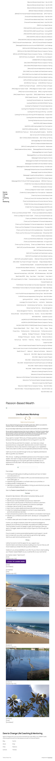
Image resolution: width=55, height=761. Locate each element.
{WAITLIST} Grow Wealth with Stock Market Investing (38, 256)
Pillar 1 (28, 328)
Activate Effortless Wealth (27, 264)
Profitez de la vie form (46, 331)
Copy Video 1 (33, 276)
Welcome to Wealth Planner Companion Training (30, 386)
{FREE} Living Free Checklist (45, 91)
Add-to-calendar (42, 270)
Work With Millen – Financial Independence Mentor (27, 389)
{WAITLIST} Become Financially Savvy (42, 250)
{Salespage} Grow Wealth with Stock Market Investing (38, 163)
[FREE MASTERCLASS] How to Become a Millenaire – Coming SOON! (35, 39)
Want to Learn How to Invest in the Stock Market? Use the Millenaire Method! (32, 348)
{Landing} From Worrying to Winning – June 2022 (40, 112)
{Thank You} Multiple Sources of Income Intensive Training (37, 201)
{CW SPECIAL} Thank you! (30, 83)
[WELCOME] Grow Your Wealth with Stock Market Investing (37, 74)
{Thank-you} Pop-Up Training (22, 244)
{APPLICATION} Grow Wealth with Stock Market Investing (37, 80)
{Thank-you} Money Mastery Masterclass (41, 236)
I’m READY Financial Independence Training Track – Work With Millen (35, 296)
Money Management (47, 308)
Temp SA (38, 337)
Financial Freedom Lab (46, 282)
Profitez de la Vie (25, 331)
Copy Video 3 (49, 276)
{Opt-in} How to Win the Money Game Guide (41, 135)
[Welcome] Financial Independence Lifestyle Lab (40, 68)
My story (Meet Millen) (46, 314)
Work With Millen (48, 386)
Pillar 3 (37, 328)
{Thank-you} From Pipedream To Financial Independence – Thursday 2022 (33, 227)
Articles (50, 270)
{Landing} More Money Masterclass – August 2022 (39, 117)
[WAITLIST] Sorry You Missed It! (27, 57)
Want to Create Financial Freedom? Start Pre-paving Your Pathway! (35, 345)
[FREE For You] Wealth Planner (44, 25)
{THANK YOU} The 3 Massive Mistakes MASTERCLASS (38, 207)
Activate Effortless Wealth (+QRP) (43, 264)
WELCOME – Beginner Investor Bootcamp (41, 354)
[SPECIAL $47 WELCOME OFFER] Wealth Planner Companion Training (35, 51)
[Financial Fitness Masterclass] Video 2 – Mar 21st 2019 (38, 19)
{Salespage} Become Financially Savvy (42, 149)
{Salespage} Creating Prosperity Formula (42, 158)
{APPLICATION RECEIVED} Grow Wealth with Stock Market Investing (35, 77)
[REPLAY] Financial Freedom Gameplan (42, 42)
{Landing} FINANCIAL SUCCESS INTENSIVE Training (39, 103)
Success (33, 337)
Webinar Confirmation (39, 351)
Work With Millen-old (47, 389)
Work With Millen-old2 (46, 391)
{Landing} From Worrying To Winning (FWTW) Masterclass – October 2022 (33, 114)
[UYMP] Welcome (47, 54)
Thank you (37, 339)
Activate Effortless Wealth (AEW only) (25, 267)
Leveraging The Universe (46, 299)
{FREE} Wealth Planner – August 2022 (23, 94)
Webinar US (27, 354)
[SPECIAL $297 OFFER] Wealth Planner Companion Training (37, 48)
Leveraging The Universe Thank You (29, 302)
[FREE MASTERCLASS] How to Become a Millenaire (39, 36)
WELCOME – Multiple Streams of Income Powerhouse (38, 360)
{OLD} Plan (49, 132)
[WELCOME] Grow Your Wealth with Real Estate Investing (37, 71)
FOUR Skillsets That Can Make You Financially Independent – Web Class (34, 285)
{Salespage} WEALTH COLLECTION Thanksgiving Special (26, 181)
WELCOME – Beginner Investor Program (42, 357)
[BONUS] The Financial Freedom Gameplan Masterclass (29, 13)
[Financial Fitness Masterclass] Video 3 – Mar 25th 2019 (38, 22)
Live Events (42, 302)
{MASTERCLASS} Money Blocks (30, 129)
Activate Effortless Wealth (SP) (44, 267)
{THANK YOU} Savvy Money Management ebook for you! (38, 204)
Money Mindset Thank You (27, 314)
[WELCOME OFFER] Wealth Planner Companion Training (38, 62)
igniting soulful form (28, 299)
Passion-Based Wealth (19, 328)
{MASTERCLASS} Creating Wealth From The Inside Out (38, 126)
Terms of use (17, 339)
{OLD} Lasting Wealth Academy (38, 132)
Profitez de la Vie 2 (35, 331)
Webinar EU (49, 351)
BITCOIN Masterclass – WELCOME (43, 273)
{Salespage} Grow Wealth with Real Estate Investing (39, 161)
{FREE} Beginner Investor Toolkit (20, 88)
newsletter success (47, 316)
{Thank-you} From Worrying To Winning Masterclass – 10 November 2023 (34, 233)
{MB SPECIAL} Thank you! (45, 129)
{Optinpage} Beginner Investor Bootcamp (41, 140)
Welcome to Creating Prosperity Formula (42, 371)
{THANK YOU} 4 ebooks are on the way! (42, 187)
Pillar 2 (32, 328)
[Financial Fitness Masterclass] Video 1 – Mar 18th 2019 (38, 16)
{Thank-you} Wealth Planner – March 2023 (41, 244)
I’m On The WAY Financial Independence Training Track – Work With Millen (34, 293)
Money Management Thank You (25, 311)
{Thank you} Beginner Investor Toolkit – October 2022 (38, 189)
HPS (51, 290)
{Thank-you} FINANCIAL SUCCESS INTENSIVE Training (38, 218)
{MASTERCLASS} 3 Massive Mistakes (43, 123)
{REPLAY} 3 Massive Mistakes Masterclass (41, 143)
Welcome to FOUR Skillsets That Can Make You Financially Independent (34, 377)
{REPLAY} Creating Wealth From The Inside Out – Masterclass (36, 146)
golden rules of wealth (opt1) (41, 290)
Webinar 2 (30, 351)
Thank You (31, 339)
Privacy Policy (16, 331)
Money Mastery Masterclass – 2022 (43, 311)
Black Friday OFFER (20, 276)
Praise (46, 328)
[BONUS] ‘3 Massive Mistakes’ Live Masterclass (40, 11)
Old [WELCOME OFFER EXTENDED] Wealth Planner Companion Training (34, 325)
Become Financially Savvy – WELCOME (24, 273)
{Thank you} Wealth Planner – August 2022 (41, 210)
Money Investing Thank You (33, 308)
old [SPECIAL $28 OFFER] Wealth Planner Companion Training (36, 322)
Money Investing (48, 305)
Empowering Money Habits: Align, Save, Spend (40, 279)
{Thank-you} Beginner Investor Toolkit (23, 215)
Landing (36, 299)
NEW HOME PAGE (36, 316)
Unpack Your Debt (47, 342)
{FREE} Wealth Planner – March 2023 (43, 94)
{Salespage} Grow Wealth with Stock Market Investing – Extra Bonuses (34, 166)
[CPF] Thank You (48, 13)
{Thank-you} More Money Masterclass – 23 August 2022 (38, 238)
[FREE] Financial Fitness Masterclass (22, 42)
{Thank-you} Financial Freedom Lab (43, 215)
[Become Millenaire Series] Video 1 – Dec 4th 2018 (39, 2)
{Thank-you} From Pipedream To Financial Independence (38, 221)
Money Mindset (15, 314)
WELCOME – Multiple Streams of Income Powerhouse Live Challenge (34, 363)
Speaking (24, 334)
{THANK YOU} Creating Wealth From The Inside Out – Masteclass (36, 192)
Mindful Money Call (21, 305)
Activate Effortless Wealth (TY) (29, 270)
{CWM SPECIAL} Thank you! (45, 83)
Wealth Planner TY (21, 351)
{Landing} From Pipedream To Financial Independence (38, 106)
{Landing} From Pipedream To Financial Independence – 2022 (36, 109)
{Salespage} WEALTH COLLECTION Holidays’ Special (39, 178)
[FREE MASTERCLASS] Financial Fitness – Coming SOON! (38, 28)
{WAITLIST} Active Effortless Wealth (26, 247)
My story (37, 314)
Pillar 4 (41, 328)
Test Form (24, 339)
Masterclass (49, 302)
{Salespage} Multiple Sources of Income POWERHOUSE (38, 169)
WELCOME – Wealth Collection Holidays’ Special (40, 365)
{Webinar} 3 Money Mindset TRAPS (43, 259)
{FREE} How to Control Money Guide (27, 91)
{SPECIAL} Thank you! (46, 181)
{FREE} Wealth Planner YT (45, 97)
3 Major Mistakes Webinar (45, 262)
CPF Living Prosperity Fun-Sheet (19, 279)
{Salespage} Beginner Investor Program (42, 152)
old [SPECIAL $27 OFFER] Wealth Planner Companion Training (36, 319)
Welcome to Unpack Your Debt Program (42, 383)
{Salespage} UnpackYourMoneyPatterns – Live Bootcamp (37, 175)
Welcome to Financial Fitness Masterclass (41, 374)
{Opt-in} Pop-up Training (46, 138)
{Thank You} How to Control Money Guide (41, 195)
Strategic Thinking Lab (34, 334)
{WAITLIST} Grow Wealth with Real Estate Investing (39, 253)
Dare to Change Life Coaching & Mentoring (6, 196)
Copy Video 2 (41, 276)
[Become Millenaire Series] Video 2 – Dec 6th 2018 (39, 5)
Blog (27, 276)
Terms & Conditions (47, 337)
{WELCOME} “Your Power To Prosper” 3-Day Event (25, 262)
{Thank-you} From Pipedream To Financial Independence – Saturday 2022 (33, 224)
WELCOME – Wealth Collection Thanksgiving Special (39, 368)
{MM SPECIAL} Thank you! (22, 132)
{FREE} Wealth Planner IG (31, 97)
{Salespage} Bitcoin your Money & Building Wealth (39, 155)
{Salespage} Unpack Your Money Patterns (41, 172)
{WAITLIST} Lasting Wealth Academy (24, 259)
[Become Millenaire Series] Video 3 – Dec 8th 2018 (39, 8)
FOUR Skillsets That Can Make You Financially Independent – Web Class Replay (32, 288)
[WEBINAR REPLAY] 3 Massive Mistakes (42, 60)
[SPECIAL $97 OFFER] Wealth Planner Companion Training (27, 54)
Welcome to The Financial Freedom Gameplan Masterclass (37, 380)
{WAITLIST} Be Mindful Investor (44, 247)
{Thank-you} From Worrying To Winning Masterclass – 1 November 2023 (34, 230)
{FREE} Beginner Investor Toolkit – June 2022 (40, 88)
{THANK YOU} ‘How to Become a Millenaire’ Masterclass (38, 184)
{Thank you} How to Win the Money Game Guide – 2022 (38, 198)
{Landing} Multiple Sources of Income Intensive (40, 120)
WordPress (50, 757)
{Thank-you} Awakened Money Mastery (42, 213)
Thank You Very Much (47, 339)
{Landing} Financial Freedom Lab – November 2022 (39, 100)
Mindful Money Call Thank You (34, 305)
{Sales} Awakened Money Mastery (23, 149)
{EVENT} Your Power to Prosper (27, 86)
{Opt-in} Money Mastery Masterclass (29, 138)
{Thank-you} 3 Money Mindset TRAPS (21, 213)
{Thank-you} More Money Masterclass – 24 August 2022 (38, 241)
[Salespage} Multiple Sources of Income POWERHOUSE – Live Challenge (34, 45)
